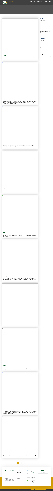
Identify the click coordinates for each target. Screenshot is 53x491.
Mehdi (4, 321)
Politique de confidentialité (42, 489)
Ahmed (4, 232)
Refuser (36, 489)
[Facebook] (16, 483)
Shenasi (5, 276)
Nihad (4, 454)
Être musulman (33, 477)
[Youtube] (19, 483)
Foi (34, 1)
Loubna (4, 409)
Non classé (42, 59)
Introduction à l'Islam (43, 49)
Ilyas (4, 144)
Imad (4, 188)
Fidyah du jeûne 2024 (43, 34)
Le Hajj (41, 56)
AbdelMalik (5, 365)
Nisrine (4, 55)
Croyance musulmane (43, 42)
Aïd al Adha (42, 40)
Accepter (32, 489)
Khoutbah (45, 1)
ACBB (31, 1)
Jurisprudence (39, 1)
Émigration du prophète (33, 481)
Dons (50, 1)
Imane (4, 99)
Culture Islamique (43, 45)
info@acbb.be (19, 472)
